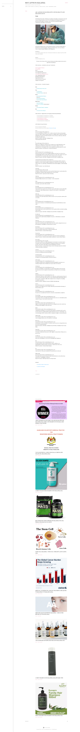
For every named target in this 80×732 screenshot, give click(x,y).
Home (26, 6)
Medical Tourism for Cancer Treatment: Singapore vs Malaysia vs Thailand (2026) (51, 591)
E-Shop (29, 6)
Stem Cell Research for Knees (42, 118)
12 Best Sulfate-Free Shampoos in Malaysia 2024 (49, 490)
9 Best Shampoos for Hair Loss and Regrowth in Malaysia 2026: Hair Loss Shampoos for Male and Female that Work (49, 422)
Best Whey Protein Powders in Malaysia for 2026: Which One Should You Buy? (49, 521)
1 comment (39, 455)
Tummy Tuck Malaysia (40, 104)
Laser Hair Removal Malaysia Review (41, 74)
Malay (47, 6)
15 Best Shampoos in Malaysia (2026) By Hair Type (49, 678)
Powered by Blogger (47, 727)
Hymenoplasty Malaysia (40, 107)
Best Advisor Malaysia (35, 3)
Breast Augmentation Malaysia (41, 96)
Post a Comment (40, 492)
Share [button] (26, 11)
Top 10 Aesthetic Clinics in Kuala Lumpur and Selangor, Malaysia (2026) (49, 453)
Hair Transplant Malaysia (39, 67)
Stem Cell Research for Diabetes (42, 119)
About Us (33, 6)
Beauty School (42, 6)
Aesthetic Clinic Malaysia (41, 366)
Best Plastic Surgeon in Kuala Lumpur (43, 364)
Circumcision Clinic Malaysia (41, 110)
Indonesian (51, 6)
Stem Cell (37, 6)
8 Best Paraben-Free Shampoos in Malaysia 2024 (49, 715)
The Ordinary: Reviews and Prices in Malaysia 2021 (50, 640)
